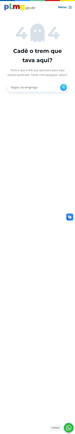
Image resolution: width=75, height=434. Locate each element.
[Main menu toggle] (65, 7)
